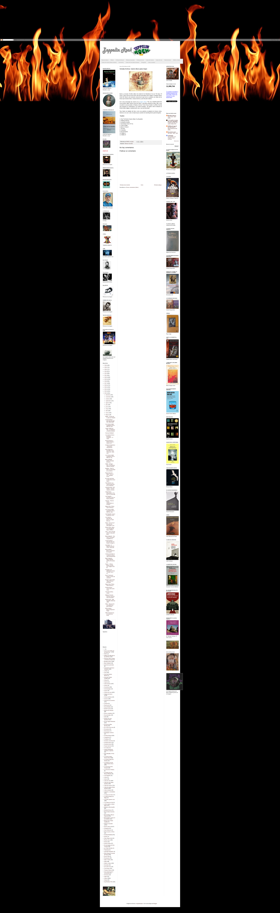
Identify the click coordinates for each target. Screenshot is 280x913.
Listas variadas (151, 62)
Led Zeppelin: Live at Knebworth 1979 (110, 514)
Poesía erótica (107, 843)
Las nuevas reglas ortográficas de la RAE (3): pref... (109, 425)
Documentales (107, 715)
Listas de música (150, 60)
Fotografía (106, 737)
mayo (107, 408)
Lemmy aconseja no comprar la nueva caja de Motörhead (110, 555)
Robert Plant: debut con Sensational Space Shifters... (109, 528)
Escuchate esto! (172, 132)
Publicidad (106, 849)
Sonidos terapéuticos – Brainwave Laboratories (110, 446)
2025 (105, 367)
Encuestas (106, 729)
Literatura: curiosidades (109, 791)
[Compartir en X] (140, 141)
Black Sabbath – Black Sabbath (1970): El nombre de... (110, 560)
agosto (107, 402)
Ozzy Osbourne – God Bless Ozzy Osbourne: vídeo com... (109, 451)
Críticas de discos (120, 60)
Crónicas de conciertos (109, 700)
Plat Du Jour (107, 840)
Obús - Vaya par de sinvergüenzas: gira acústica (109, 605)
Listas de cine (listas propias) (132, 62)
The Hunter (106, 868)
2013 (105, 391)
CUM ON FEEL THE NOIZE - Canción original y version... (110, 488)
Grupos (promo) (108, 746)
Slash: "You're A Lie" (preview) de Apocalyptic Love (110, 524)
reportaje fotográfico (108, 851)
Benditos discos (107, 661)
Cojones (106, 681)
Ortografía (143, 62)
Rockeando (106, 858)
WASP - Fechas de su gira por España (110, 417)
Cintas (105, 680)
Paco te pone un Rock (109, 831)
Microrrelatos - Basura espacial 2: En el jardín (110, 550)
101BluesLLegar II (172, 126)
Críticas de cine (140, 60)
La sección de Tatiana (109, 769)
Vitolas (105, 880)
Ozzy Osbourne (107, 830)
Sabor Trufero (107, 859)
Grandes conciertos (108, 740)
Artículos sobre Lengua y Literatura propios (109, 659)
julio (107, 404)
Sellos (105, 861)
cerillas (105, 670)
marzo (107, 412)
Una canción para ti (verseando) (108, 872)
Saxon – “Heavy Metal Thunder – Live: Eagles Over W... (110, 565)
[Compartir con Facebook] (141, 141)
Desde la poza (107, 708)
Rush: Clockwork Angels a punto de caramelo (110, 576)
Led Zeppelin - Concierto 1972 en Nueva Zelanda (110, 497)
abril (107, 410)
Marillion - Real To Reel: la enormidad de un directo (110, 470)
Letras (105, 777)
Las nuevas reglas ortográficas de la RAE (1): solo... (109, 511)
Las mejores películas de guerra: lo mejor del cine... (109, 519)
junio (107, 406)
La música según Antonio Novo (108, 757)
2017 (105, 383)
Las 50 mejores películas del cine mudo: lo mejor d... (110, 542)
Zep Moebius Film (108, 881)
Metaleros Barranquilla (109, 807)
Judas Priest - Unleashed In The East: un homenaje (110, 493)
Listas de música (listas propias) (109, 62)
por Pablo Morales (108, 848)
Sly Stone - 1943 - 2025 (173, 133)
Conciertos (121, 62)
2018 (105, 381)
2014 (105, 389)
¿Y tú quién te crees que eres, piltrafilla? (173, 121)
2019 (105, 379)
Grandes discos (107, 742)
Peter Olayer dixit (108, 838)
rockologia (170, 135)
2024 (105, 369)
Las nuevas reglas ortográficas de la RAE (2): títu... (109, 456)
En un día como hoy (108, 727)
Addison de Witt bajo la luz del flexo (109, 656)
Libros (105, 779)
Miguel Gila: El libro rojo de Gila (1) (109, 585)
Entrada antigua (158, 184)
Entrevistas (106, 730)
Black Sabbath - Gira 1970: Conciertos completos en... (110, 537)
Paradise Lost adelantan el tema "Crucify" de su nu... (110, 571)
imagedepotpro (139, 903)
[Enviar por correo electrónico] (137, 141)
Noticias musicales (130, 60)
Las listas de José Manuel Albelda (108, 773)
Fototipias (106, 739)
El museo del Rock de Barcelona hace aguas (110, 480)
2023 (105, 371)
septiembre (108, 400)
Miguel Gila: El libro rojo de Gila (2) (109, 507)
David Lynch (107, 705)
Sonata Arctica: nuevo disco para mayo (109, 588)
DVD (105, 716)
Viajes (105, 876)
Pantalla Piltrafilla (108, 834)
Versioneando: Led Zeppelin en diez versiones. (172, 138)
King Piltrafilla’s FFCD (109, 753)
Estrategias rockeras (109, 732)
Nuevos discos (105, 60)
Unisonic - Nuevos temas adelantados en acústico (109, 502)
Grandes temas (107, 744)
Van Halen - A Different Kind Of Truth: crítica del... (110, 546)
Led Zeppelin (107, 775)
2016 (105, 385)
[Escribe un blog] (138, 141)
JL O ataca (106, 747)
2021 (105, 375)
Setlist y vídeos (176, 60)
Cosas (105, 690)
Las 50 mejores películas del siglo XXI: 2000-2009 (110, 421)
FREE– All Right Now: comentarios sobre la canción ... (110, 465)
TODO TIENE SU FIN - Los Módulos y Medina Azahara (110, 430)
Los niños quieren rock (109, 799)
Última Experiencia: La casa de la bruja (109, 614)
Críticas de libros (108, 697)
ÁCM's (105, 653)
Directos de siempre (108, 710)
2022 (105, 373)
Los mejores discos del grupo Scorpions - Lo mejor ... (109, 436)
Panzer (105, 836)
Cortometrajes (107, 688)
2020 (105, 377)
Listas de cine (159, 60)
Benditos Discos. (172, 115)
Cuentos (106, 703)
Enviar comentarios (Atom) (132, 187)
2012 (105, 393)
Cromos (106, 698)
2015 (105, 387)
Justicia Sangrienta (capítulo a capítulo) (108, 750)
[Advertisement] (14, 9)
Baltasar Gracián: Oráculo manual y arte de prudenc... (110, 596)
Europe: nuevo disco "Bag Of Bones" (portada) (110, 581)
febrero (107, 414)
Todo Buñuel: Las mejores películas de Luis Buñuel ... (110, 484)
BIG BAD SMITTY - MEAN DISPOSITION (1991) (172, 128)
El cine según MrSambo (109, 721)
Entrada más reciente (125, 184)
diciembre (108, 394)
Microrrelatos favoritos (109, 811)
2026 (105, 365)
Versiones (106, 874)
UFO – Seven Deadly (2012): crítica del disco (110, 533)
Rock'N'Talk (106, 856)
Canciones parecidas (109, 664)
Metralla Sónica (107, 810)
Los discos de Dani (108, 794)
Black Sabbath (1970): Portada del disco (109, 461)
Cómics (106, 685)
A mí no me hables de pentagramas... (109, 651)
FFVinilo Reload (107, 735)
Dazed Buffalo (107, 706)
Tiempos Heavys (108, 870)
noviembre (108, 396)
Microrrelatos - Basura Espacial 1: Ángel (110, 609)
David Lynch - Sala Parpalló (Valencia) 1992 (110, 601)
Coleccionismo (167, 60)
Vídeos (112, 60)
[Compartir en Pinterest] (142, 141)
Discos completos (108, 713)
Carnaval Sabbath (109, 433)
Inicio (142, 184)
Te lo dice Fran (107, 866)
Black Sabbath (107, 663)
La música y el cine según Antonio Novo (108, 763)
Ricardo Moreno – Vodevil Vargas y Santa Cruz (109, 442)
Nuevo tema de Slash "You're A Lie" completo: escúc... (109, 474)
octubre (107, 398)
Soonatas (106, 865)
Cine (105, 672)
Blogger (155, 903)
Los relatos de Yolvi (108, 802)
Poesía (105, 841)
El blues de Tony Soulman (108, 719)
